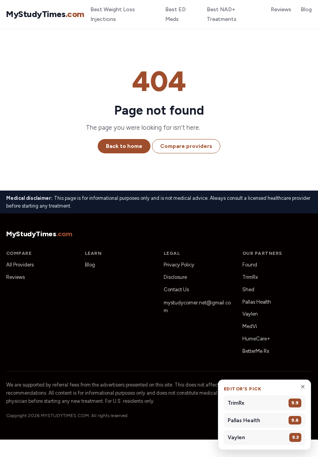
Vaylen (250, 314)
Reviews (281, 9)
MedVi (249, 326)
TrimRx (250, 277)
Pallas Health (256, 302)
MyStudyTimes (45, 14)
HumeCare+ (256, 339)
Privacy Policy (179, 265)
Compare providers (186, 146)
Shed (248, 289)
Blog (306, 9)
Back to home (124, 146)
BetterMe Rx (255, 351)
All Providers (20, 265)
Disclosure (175, 277)
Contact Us (176, 289)
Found (249, 265)
